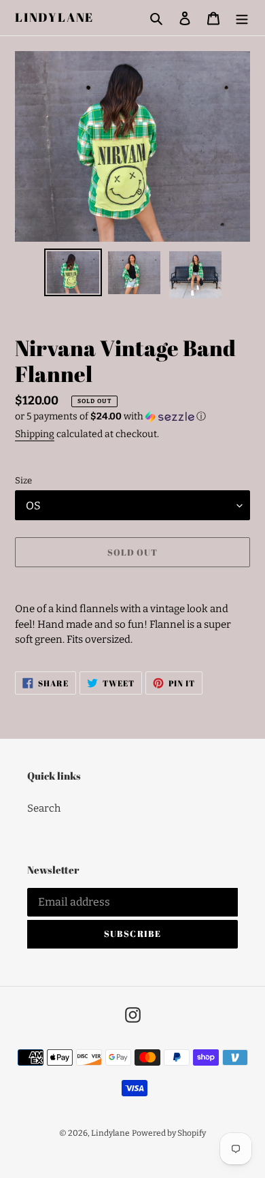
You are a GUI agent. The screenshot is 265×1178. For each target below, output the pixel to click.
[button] (110, 417)
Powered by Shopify (169, 1133)
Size (23, 480)
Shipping (34, 434)
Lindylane (54, 17)
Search (43, 808)
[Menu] (242, 18)
